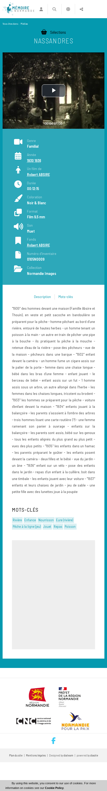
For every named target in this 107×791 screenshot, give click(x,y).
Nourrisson (46, 520)
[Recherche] (54, 9)
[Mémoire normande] (18, 9)
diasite (94, 755)
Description (42, 296)
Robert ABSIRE (38, 174)
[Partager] (81, 9)
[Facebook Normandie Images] (53, 741)
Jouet (47, 526)
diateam (68, 755)
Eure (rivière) (64, 520)
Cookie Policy (54, 787)
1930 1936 (34, 160)
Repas (58, 526)
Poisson (70, 526)
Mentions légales (36, 755)
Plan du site (16, 755)
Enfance (30, 520)
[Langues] (68, 9)
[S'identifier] (41, 9)
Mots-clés (65, 296)
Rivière (17, 520)
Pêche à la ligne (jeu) (27, 526)
